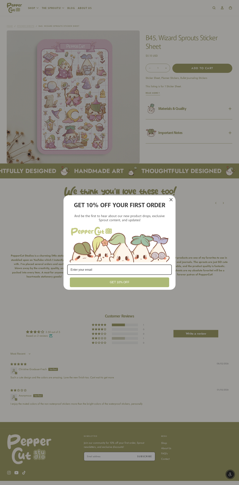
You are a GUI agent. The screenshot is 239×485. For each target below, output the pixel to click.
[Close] (171, 199)
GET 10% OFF (119, 282)
